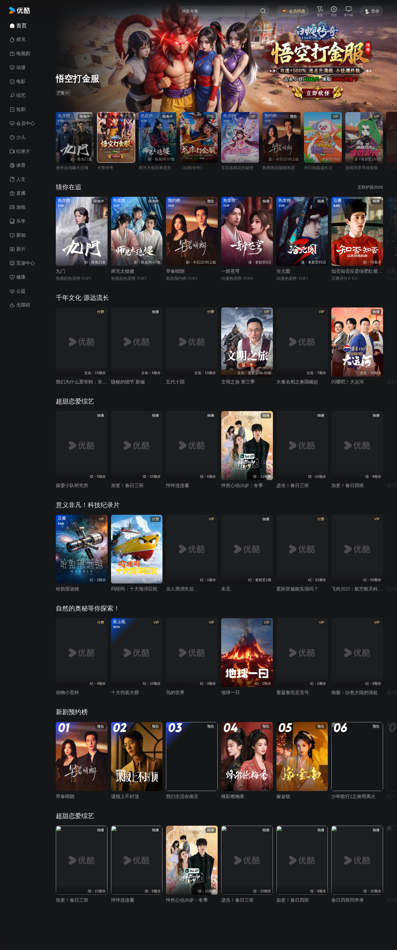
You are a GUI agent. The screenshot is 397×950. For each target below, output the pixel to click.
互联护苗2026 (370, 187)
